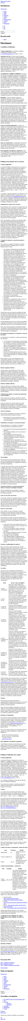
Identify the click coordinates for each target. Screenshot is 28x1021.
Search (2, 31)
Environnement (7, 19)
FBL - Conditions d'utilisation (8, 962)
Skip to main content (5, 1)
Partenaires (9, 1004)
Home (5, 11)
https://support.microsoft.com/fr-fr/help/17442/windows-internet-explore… (14, 899)
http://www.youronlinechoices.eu (8, 807)
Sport (5, 18)
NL (4, 27)
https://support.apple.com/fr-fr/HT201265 (17, 908)
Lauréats (6, 21)
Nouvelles (6, 1006)
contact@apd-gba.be (7, 739)
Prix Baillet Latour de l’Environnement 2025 (14, 999)
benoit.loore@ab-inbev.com (7, 682)
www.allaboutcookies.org (9, 806)
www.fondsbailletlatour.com (7, 53)
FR (4, 26)
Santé (5, 14)
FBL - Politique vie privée (7, 964)
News (5, 22)
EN (4, 28)
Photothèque (6, 23)
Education (6, 15)
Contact (5, 1008)
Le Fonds (6, 1002)
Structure (9, 1003)
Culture (5, 16)
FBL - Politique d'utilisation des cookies (10, 965)
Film (5, 1000)
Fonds (5, 12)
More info (3, 1019)
